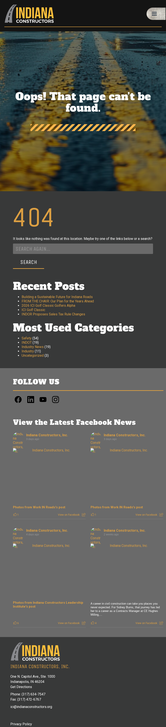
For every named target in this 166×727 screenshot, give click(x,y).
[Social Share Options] (84, 514)
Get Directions (21, 687)
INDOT (27, 342)
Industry (28, 351)
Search (28, 262)
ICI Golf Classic (33, 310)
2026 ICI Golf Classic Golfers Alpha (48, 305)
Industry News (33, 347)
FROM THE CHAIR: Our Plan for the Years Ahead (58, 301)
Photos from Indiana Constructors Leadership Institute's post (48, 604)
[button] (156, 14)
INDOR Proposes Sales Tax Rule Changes (53, 314)
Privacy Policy (21, 724)
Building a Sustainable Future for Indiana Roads (57, 297)
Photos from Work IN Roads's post (39, 507)
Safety (27, 338)
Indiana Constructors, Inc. (47, 435)
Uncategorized (33, 355)
